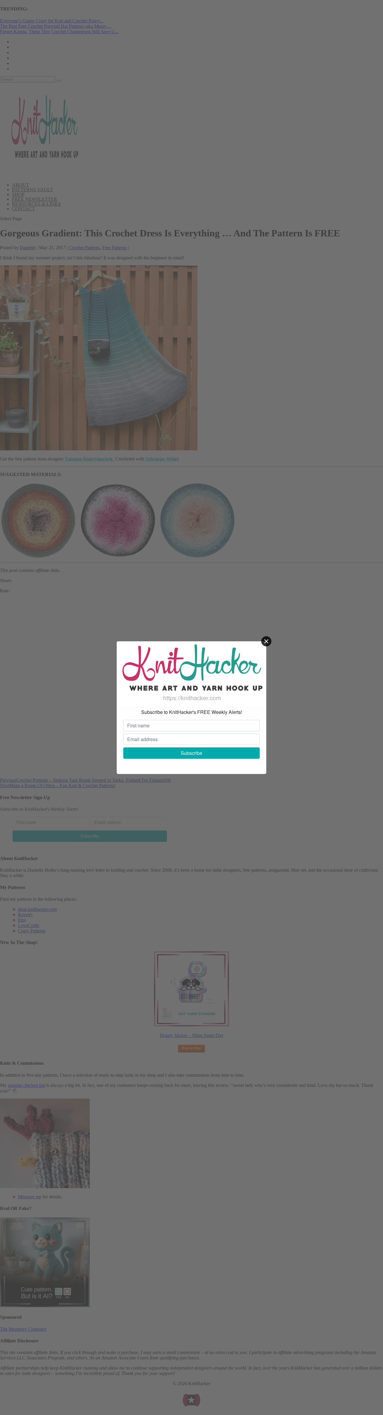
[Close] (266, 641)
